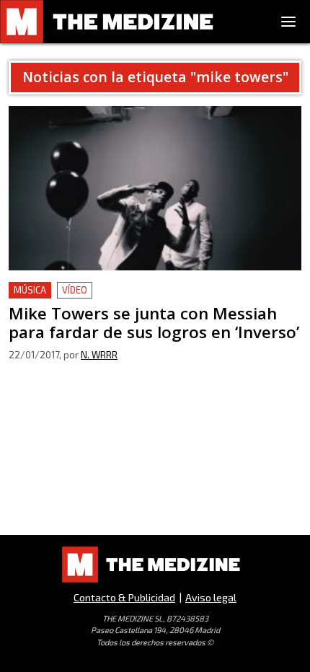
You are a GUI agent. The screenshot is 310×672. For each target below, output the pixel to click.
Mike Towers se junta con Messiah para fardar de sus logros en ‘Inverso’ (147, 298)
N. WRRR (99, 355)
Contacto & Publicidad (124, 597)
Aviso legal (210, 597)
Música (30, 290)
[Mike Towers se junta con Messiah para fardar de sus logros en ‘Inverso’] (155, 188)
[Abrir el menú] (288, 21)
